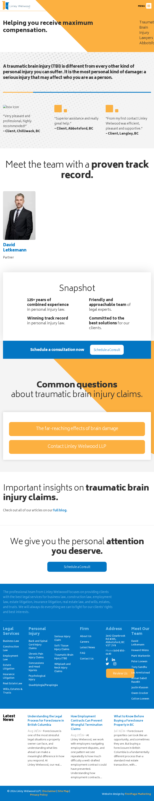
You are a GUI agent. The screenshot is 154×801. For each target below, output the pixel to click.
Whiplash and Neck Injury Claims (62, 668)
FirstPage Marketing (138, 794)
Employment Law (10, 658)
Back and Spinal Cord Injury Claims (38, 645)
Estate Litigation (8, 667)
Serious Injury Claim (62, 638)
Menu (141, 6)
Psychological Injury (37, 678)
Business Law (11, 641)
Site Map (63, 791)
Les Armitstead (140, 673)
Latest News (87, 648)
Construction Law (11, 649)
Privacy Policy (39, 795)
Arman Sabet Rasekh (139, 680)
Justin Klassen (139, 688)
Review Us (120, 673)
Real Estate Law (12, 684)
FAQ (82, 653)
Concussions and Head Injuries (36, 667)
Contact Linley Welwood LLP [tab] (77, 447)
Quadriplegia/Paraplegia (43, 685)
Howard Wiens (140, 650)
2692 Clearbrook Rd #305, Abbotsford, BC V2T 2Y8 (115, 641)
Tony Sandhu (139, 667)
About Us (85, 636)
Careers (84, 642)
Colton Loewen (140, 699)
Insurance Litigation (8, 676)
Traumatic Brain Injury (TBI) (63, 657)
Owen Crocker (139, 693)
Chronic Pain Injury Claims (36, 656)
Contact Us (87, 659)
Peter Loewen (139, 662)
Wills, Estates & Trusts (12, 691)
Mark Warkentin (140, 656)
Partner (14, 251)
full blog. (60, 510)
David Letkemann (137, 643)
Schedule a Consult (107, 350)
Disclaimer (49, 791)
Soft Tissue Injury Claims (61, 648)
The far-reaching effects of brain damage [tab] (77, 429)
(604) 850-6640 (115, 652)
